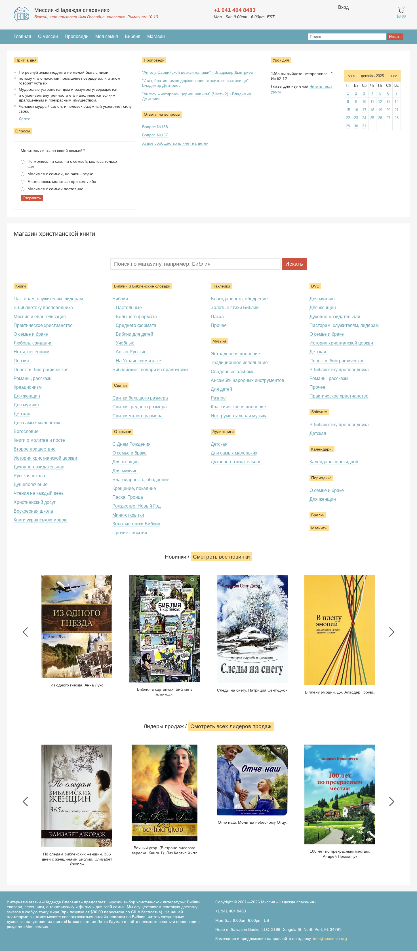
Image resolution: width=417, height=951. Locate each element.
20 (388, 110)
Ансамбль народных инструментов (247, 380)
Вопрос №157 (155, 135)
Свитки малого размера (137, 415)
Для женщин (27, 396)
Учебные (125, 343)
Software (319, 411)
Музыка (219, 341)
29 (348, 126)
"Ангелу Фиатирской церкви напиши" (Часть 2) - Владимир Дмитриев (196, 96)
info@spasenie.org (330, 938)
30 (356, 126)
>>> (393, 76)
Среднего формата (136, 325)
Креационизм (28, 387)
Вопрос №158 (155, 126)
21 (397, 110)
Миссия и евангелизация (40, 316)
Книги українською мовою (41, 519)
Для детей (221, 389)
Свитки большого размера (140, 398)
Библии (120, 298)
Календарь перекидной (333, 461)
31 (364, 126)
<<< (351, 76)
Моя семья (106, 36)
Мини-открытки (128, 515)
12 (380, 102)
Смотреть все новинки (221, 557)
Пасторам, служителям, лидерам (48, 298)
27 (388, 118)
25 (372, 118)
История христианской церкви (45, 458)
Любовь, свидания (33, 343)
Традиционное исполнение (239, 362)
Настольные (129, 307)
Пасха (217, 316)
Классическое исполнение (238, 406)
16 (356, 110)
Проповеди (77, 36)
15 (348, 110)
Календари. (322, 449)
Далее (24, 119)
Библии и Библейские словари (142, 286)
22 (348, 118)
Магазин (156, 36)
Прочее (219, 325)
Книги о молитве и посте (39, 440)
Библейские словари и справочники (150, 369)
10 (364, 102)
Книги (20, 286)
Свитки (120, 385)
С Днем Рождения (131, 444)
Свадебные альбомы (233, 371)
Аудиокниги (223, 431)
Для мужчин (26, 404)
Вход (343, 7)
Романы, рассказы (33, 378)
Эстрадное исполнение (235, 353)
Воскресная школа (33, 511)
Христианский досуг (35, 502)
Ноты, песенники (31, 351)
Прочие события (129, 532)
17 (364, 110)
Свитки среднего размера (139, 406)
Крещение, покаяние (134, 488)
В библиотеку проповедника (43, 307)
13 (388, 102)
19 (380, 110)
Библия (132, 36)
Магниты (319, 528)
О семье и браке (31, 334)
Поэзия (21, 360)
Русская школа (29, 475)
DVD (315, 286)
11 (372, 102)
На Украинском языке (138, 360)
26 (380, 118)
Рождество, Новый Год (136, 506)
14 (397, 102)
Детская (22, 413)
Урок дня (281, 60)
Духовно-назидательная (39, 466)
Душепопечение (31, 484)
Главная (22, 36)
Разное (218, 398)
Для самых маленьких (37, 422)
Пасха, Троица (127, 497)
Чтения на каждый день (39, 493)
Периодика (321, 478)
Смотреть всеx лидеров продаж (230, 726)
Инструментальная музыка (239, 415)
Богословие (26, 431)
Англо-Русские (131, 351)
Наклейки (221, 286)
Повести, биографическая (41, 369)
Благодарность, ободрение (140, 479)
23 (356, 118)
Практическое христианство (43, 325)
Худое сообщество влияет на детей (175, 143)
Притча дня (26, 60)
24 (364, 118)
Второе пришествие (35, 449)
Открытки (122, 431)
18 (372, 110)
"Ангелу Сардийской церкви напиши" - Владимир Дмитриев (197, 72)
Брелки (318, 515)
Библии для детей (134, 334)
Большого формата (136, 316)
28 (397, 118)
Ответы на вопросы (162, 114)
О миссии (48, 36)
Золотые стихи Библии (136, 523)
